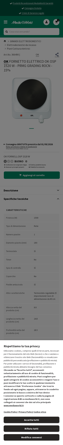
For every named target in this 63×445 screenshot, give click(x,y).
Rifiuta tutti (31, 428)
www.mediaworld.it (14, 405)
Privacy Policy (26, 412)
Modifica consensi (31, 437)
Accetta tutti (31, 419)
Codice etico (39, 412)
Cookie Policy (10, 412)
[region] (31, 392)
